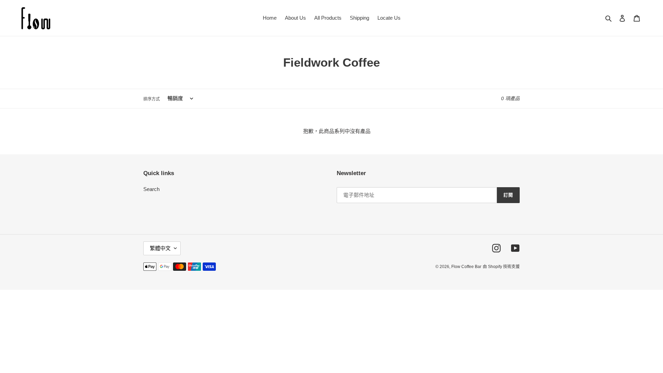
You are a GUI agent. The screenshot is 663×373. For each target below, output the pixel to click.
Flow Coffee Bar (466, 266)
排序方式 (151, 98)
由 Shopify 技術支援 (501, 266)
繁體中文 (160, 248)
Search (151, 189)
